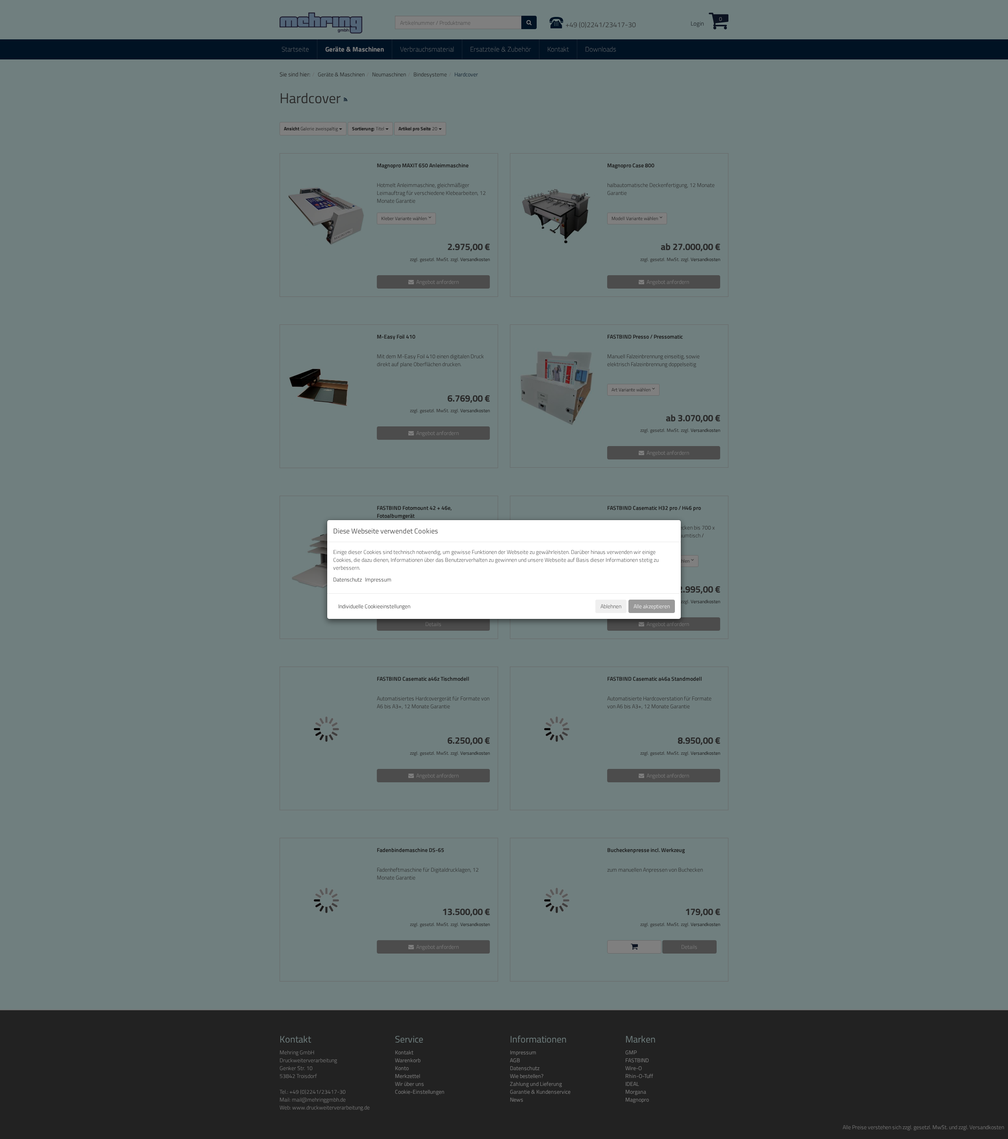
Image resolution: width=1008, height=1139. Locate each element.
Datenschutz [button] (347, 579)
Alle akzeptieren (652, 606)
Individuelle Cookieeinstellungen (374, 606)
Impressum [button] (378, 579)
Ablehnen (610, 606)
